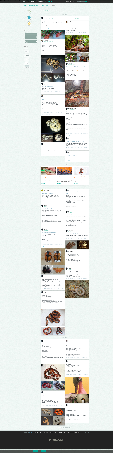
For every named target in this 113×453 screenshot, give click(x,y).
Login (28, 1)
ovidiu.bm (46, 190)
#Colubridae (58, 52)
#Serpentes (51, 52)
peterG (45, 276)
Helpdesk (60, 432)
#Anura (47, 405)
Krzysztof (46, 292)
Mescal (69, 152)
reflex (45, 17)
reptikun (46, 40)
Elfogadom (35, 451)
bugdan (45, 229)
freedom (70, 22)
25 (30, 52)
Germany (31, 38)
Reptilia (37, 5)
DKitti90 (70, 63)
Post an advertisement (77, 18)
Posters (65, 432)
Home (25, 5)
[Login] (86, 1)
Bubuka (45, 205)
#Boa (54, 52)
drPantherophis (72, 108)
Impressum (36, 432)
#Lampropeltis (61, 91)
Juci (44, 392)
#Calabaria (63, 288)
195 (30, 50)
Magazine (50, 1)
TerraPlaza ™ (31, 432)
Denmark (31, 33)
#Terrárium (88, 133)
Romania (31, 40)
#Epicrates (87, 357)
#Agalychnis (75, 374)
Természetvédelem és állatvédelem (74, 432)
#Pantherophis (61, 361)
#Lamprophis (85, 147)
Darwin (70, 211)
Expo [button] (74, 1)
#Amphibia (43, 405)
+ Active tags (26, 46)
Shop (45, 1)
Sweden (31, 41)
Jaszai (69, 138)
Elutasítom (43, 451)
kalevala (70, 405)
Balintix (45, 83)
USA (31, 35)
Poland (31, 36)
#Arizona (60, 244)
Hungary (31, 37)
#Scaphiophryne (80, 374)
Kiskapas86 (71, 251)
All (25, 32)
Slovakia (31, 42)
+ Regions (25, 30)
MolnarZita (70, 341)
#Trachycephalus (52, 405)
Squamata (42, 5)
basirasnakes (71, 230)
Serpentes (47, 5)
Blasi (69, 190)
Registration (33, 1)
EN (88, 1)
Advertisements (68, 1)
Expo (55, 432)
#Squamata (47, 52)
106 (30, 51)
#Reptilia (43, 52)
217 (30, 48)
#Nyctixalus (86, 374)
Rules (40, 432)
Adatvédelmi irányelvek (51, 451)
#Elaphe (84, 32)
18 (30, 54)
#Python (62, 52)
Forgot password (40, 1)
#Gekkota (79, 264)
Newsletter (51, 432)
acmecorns (46, 341)
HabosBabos (47, 144)
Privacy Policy (45, 432)
